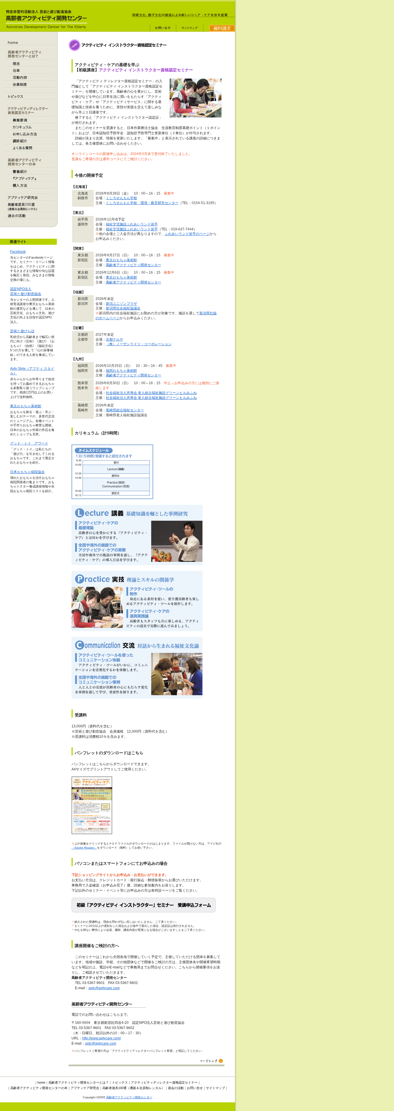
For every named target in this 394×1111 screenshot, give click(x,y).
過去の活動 (176, 1088)
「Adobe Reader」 (84, 847)
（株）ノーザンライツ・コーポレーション (139, 344)
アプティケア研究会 (85, 1088)
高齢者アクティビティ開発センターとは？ (78, 1082)
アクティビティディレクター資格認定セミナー (164, 1082)
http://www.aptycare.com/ (101, 1038)
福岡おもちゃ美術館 (121, 371)
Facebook (18, 252)
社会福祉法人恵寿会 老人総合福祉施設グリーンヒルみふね (151, 393)
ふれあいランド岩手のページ (187, 234)
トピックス (120, 1082)
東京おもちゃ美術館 (25, 406)
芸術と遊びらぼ (22, 331)
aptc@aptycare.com (104, 988)
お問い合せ (195, 1088)
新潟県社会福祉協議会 (123, 308)
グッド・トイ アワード (29, 443)
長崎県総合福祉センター (125, 410)
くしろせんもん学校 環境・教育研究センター (142, 203)
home (41, 1082)
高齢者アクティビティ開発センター (133, 265)
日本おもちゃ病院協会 (27, 472)
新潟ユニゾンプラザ (121, 304)
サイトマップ (215, 1088)
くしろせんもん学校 (121, 198)
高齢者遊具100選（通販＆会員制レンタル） (133, 1088)
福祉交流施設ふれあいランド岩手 (132, 224)
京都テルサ (114, 339)
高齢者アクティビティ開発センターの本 (38, 1088)
